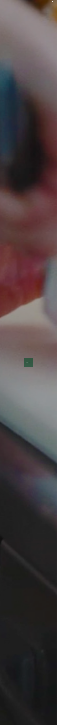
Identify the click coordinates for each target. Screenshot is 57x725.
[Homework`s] (6, 2)
